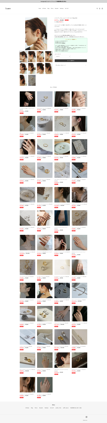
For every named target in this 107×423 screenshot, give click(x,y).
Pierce (36, 407)
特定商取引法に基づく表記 (76, 407)
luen (86, 420)
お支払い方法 (58, 407)
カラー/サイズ (58, 54)
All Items (27, 407)
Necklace (46, 407)
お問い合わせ (66, 407)
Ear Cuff (52, 407)
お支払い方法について (61, 65)
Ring (32, 407)
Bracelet (41, 407)
